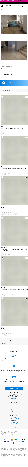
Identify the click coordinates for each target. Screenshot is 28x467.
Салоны (14, 408)
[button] (2, 97)
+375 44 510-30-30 (14, 393)
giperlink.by (17, 427)
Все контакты (14, 398)
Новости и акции (14, 406)
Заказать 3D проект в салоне (13, 82)
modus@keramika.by (4, 433)
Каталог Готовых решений (14, 404)
